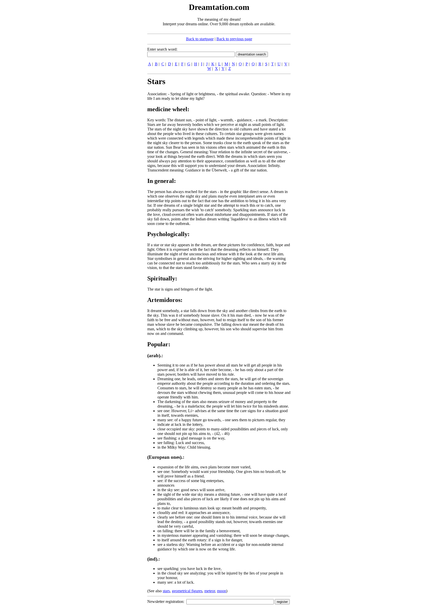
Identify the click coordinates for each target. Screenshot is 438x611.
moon (221, 591)
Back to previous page (234, 39)
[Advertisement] (116, 78)
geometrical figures (187, 591)
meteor (209, 591)
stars (166, 591)
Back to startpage (200, 39)
